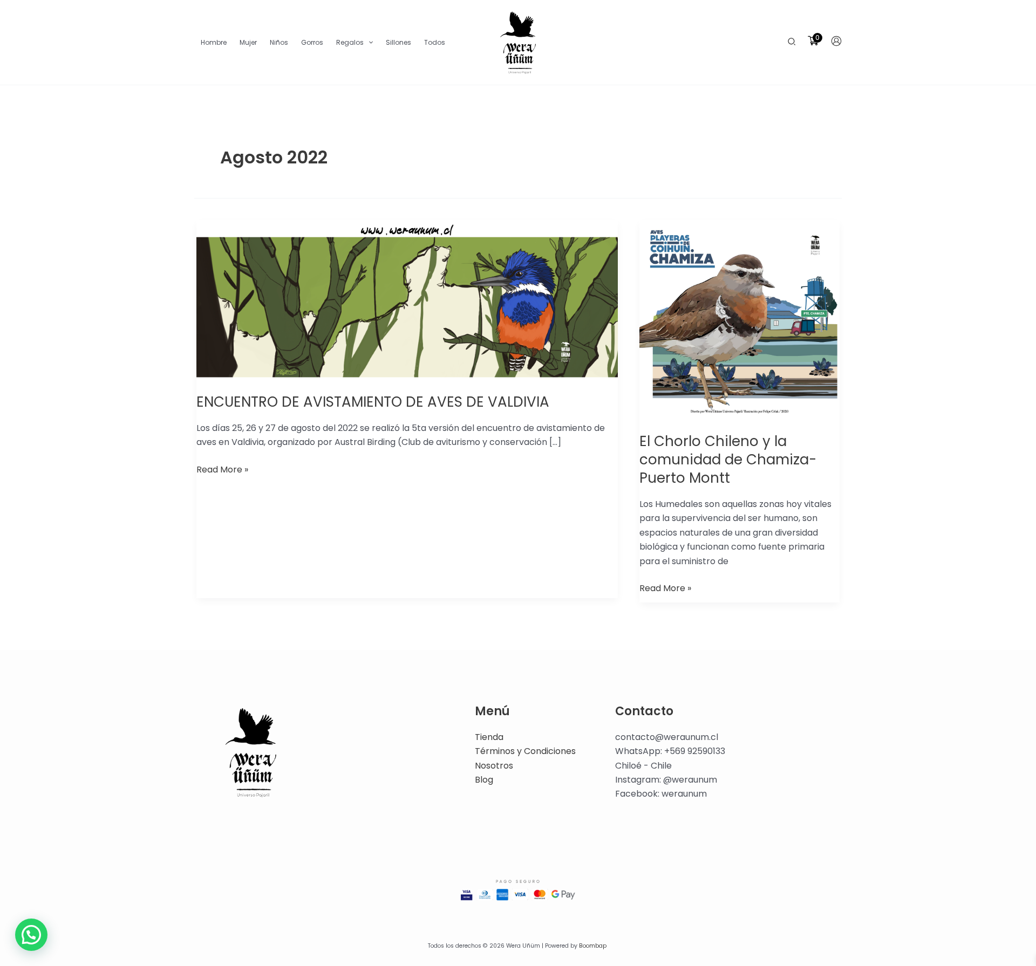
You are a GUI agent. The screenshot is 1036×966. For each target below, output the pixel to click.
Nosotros (494, 765)
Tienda (489, 737)
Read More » (222, 469)
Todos (434, 42)
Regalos (350, 42)
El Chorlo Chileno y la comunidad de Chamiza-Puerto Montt (727, 459)
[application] (368, 42)
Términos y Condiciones (525, 751)
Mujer (248, 42)
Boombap (592, 946)
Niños (279, 42)
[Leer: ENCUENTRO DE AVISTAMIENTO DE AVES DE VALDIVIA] (407, 299)
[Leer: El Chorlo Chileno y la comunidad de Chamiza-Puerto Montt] (739, 319)
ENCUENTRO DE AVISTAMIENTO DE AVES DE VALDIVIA (372, 402)
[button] (792, 42)
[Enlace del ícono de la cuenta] (836, 41)
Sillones (398, 42)
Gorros (312, 42)
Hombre (214, 42)
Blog (484, 779)
